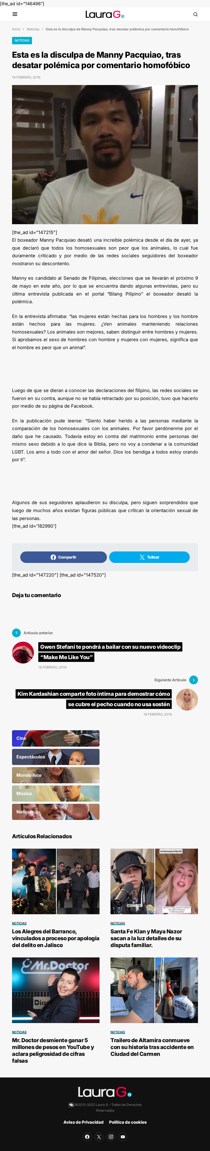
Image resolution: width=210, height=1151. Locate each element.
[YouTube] (122, 1136)
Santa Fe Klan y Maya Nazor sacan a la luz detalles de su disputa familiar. (146, 938)
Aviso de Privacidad (83, 1122)
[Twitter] (99, 1136)
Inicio (16, 29)
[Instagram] (111, 1136)
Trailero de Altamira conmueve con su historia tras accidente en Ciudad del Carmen (152, 1047)
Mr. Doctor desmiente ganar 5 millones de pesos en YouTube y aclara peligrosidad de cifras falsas (53, 1050)
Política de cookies (128, 1122)
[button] (15, 14)
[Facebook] (87, 1136)
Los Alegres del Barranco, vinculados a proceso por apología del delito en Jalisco (56, 938)
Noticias (33, 29)
